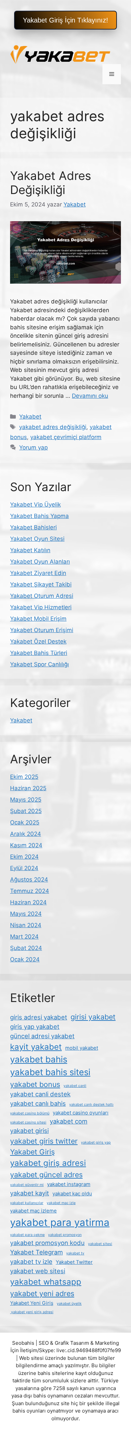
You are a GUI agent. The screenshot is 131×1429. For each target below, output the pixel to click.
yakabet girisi (29, 1130)
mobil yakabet (81, 1048)
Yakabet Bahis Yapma (39, 516)
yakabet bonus (35, 1084)
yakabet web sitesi (37, 1271)
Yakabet (30, 416)
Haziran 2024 (28, 902)
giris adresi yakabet (38, 1017)
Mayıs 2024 (26, 913)
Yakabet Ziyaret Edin (38, 573)
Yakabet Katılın (30, 550)
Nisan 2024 (25, 925)
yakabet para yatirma (60, 1222)
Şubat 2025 (26, 811)
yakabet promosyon (65, 1235)
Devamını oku (90, 395)
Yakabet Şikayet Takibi (41, 584)
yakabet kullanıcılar (26, 1203)
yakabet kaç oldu (72, 1193)
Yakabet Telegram (36, 1252)
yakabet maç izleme (33, 1210)
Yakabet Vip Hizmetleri (41, 607)
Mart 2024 (24, 936)
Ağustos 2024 (29, 879)
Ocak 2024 (25, 959)
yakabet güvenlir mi (27, 1185)
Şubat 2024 (26, 948)
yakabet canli (74, 1086)
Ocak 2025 (24, 822)
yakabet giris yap (96, 1142)
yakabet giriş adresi (48, 1163)
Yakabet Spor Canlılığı (39, 664)
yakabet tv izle (31, 1261)
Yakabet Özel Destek (38, 641)
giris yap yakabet (34, 1026)
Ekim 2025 (24, 776)
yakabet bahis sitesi (50, 1072)
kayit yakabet (36, 1047)
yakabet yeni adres (42, 1293)
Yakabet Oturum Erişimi (41, 630)
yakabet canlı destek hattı (91, 1104)
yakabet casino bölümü (29, 1113)
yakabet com (68, 1121)
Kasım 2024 (26, 845)
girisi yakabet (93, 1016)
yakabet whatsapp (45, 1282)
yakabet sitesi (100, 1244)
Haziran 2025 (28, 788)
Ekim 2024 (24, 856)
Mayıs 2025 (25, 799)
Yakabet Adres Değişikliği (50, 183)
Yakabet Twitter (74, 1262)
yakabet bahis (38, 1059)
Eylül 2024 (24, 868)
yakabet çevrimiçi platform (65, 437)
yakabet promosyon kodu (47, 1242)
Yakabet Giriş (32, 1151)
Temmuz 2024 (29, 891)
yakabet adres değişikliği (52, 427)
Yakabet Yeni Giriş (31, 1303)
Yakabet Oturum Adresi (41, 595)
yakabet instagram (68, 1184)
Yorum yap (33, 447)
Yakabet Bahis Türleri (38, 653)
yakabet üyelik (69, 1303)
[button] (65, 20)
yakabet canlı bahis (38, 1103)
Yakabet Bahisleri (33, 527)
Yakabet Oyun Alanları (40, 561)
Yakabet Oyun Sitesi (37, 538)
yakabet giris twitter (44, 1141)
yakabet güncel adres (46, 1174)
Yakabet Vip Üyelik (35, 504)
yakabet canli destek (40, 1094)
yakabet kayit (29, 1193)
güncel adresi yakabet (42, 1036)
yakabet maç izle (61, 1203)
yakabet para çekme (27, 1235)
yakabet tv (75, 1253)
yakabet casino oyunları (80, 1112)
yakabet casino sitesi (28, 1122)
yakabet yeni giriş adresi (31, 1312)
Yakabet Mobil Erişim (38, 618)
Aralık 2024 (25, 833)
